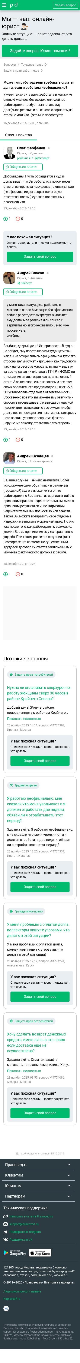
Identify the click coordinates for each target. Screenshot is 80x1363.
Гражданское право (29, 911)
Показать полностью (24, 719)
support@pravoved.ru (24, 1224)
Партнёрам (15, 1196)
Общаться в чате (23, 167)
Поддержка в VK (20, 1239)
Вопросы (9, 64)
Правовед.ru (16, 1164)
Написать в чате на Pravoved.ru (31, 1216)
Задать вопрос (65, 5)
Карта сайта (11, 1298)
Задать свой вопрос (40, 256)
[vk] (6, 1308)
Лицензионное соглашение (22, 1291)
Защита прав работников (21, 70)
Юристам (13, 1185)
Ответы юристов (18, 135)
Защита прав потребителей (34, 674)
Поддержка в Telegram (25, 1232)
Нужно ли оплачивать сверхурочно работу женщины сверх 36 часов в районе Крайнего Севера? (38, 693)
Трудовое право (32, 64)
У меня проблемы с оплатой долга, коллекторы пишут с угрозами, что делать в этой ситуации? (38, 930)
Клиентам (14, 1175)
